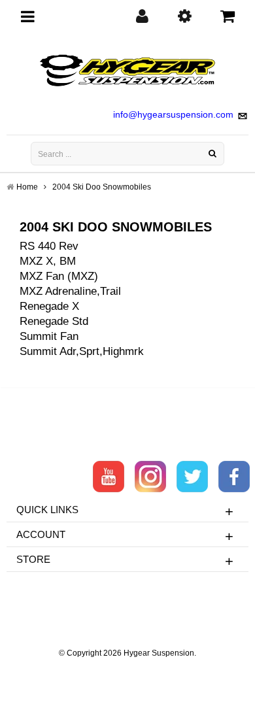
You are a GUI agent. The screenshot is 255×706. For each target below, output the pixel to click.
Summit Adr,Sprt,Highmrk (82, 351)
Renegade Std (54, 321)
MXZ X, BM (48, 261)
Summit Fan (49, 336)
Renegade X (49, 306)
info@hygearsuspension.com (173, 114)
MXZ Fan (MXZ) (59, 276)
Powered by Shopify (127, 670)
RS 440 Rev (49, 246)
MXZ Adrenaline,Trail (70, 291)
